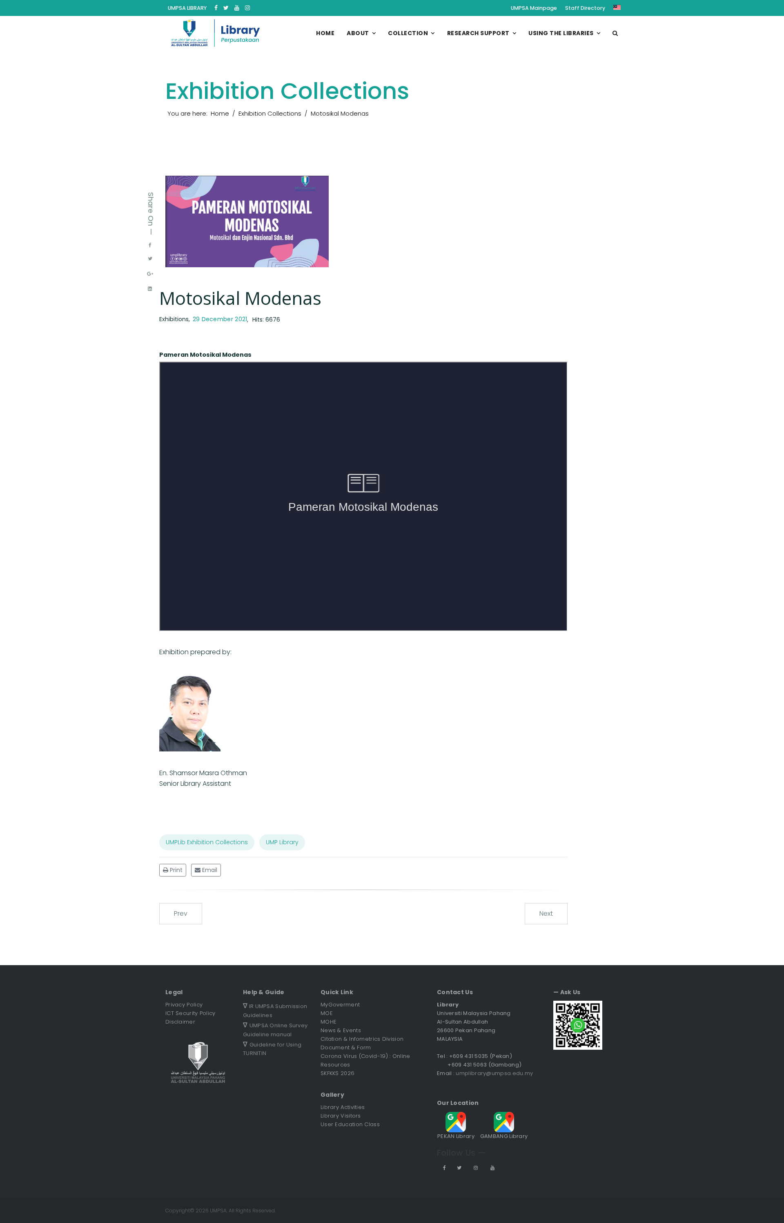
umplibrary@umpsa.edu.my (494, 1073)
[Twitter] (150, 258)
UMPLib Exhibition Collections (207, 842)
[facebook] (216, 8)
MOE (327, 1013)
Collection (408, 33)
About (358, 33)
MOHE (328, 1022)
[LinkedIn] (150, 288)
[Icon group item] (444, 1168)
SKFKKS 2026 (337, 1073)
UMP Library (282, 842)
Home (325, 33)
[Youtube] (236, 8)
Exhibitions (174, 319)
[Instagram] (247, 8)
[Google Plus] (150, 273)
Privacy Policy (184, 1004)
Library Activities (343, 1107)
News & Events (341, 1030)
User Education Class (350, 1124)
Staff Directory (585, 7)
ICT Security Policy (190, 1013)
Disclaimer (180, 1022)
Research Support (478, 33)
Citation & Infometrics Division (362, 1039)
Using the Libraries (561, 33)
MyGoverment (340, 1004)
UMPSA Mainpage (534, 7)
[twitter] (226, 8)
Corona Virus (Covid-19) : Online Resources (365, 1060)
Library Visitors (341, 1116)
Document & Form (346, 1047)
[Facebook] (150, 245)
